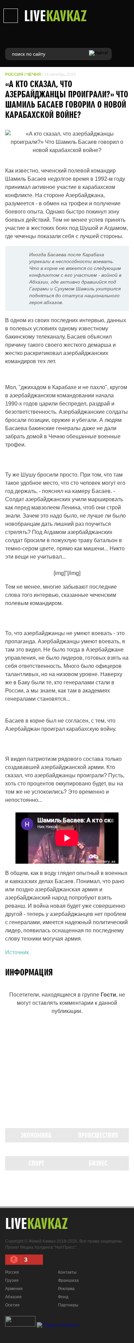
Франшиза (68, 1280)
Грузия (12, 1280)
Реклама (66, 1288)
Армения (14, 1288)
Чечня (33, 74)
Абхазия (13, 1296)
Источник (17, 952)
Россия (14, 74)
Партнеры (68, 1305)
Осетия (12, 1305)
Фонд (63, 1296)
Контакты (67, 1272)
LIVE (55, 15)
